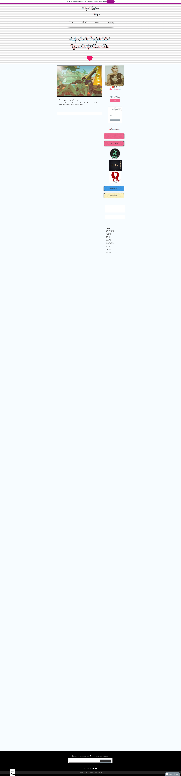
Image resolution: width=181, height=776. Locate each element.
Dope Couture (90, 8)
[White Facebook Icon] (85, 769)
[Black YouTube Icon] (119, 87)
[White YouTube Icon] (96, 769)
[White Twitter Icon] (93, 769)
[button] (96, 22)
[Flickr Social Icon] (111, 87)
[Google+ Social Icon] (113, 87)
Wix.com (100, 772)
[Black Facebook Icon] (114, 87)
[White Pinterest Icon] (90, 769)
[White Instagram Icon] (88, 769)
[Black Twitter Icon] (118, 87)
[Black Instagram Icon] (116, 87)
